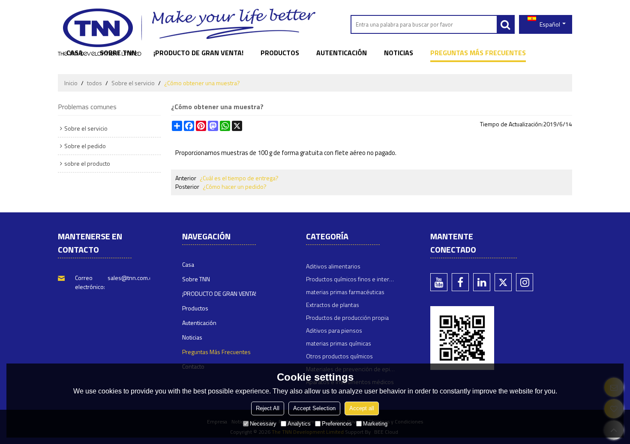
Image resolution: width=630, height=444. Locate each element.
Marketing (375, 423)
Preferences (337, 423)
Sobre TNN (118, 53)
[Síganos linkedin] (481, 282)
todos (94, 83)
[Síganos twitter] (503, 282)
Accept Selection (314, 408)
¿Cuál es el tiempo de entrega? (239, 178)
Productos (280, 53)
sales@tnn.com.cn (131, 277)
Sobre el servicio (133, 83)
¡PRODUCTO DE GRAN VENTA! (198, 53)
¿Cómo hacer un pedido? (235, 186)
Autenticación (341, 53)
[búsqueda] (505, 24)
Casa (74, 53)
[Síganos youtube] (438, 282)
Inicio (71, 83)
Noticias (398, 53)
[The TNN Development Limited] (99, 32)
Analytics (299, 423)
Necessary (263, 423)
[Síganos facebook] (460, 282)
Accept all (361, 408)
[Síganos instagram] (524, 282)
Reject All (267, 408)
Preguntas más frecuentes (478, 53)
